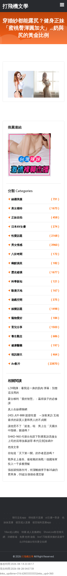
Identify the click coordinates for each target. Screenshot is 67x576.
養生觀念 (35, 336)
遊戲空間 (35, 299)
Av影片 (35, 363)
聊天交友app (19, 517)
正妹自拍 (35, 217)
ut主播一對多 (52, 517)
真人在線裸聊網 (17, 409)
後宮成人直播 (23, 522)
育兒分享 (35, 327)
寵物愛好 (35, 318)
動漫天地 (35, 290)
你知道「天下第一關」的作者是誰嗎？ (31, 453)
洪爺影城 (12, 536)
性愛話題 (35, 235)
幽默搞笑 (35, 263)
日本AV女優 (35, 226)
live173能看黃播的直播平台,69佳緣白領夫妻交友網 (41, 539)
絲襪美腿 (35, 199)
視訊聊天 (35, 354)
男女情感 (35, 245)
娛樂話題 (35, 308)
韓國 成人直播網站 (31, 532)
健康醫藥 (35, 345)
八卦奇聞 (35, 254)
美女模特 (35, 208)
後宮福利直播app (41, 522)
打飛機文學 (27, 556)
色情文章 (13, 447)
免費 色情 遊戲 (27, 536)
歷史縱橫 (35, 272)
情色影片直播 (36, 517)
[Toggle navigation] (62, 4)
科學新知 (35, 281)
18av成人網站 (11, 532)
